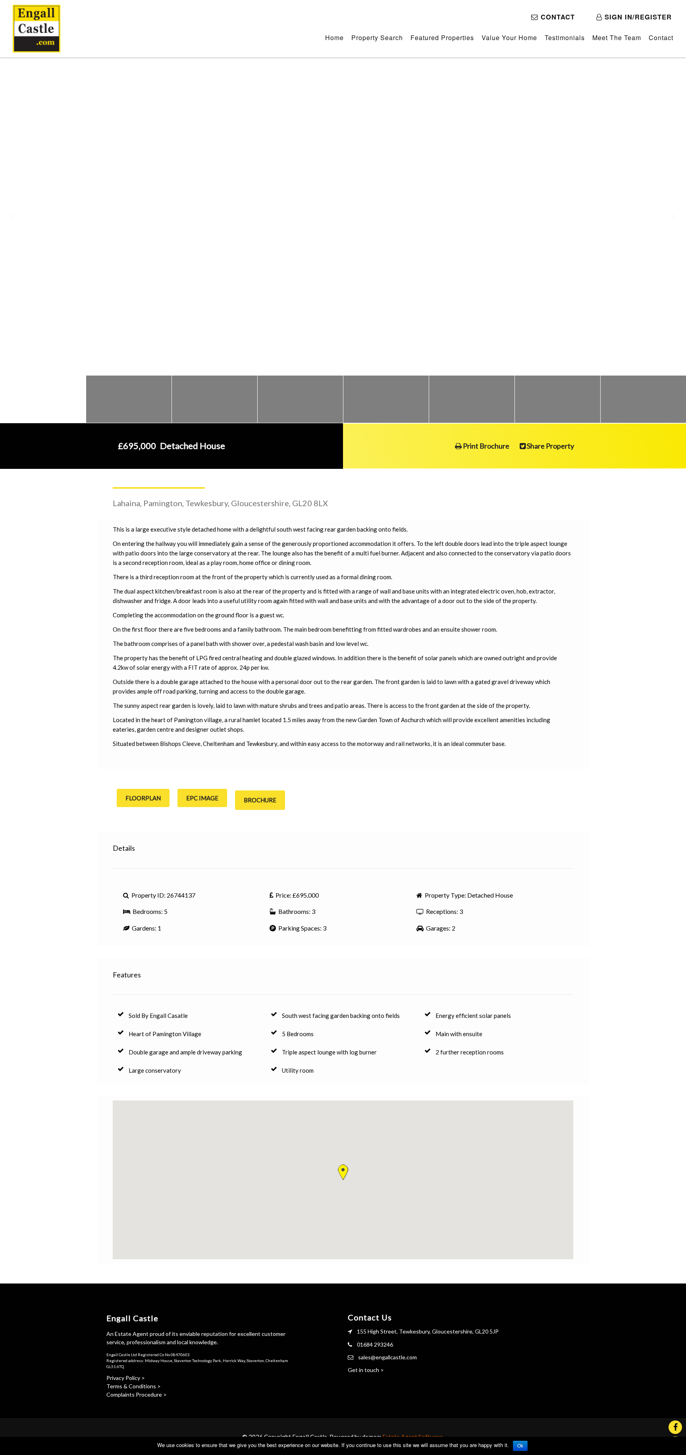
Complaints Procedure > (136, 1394)
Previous (12, 216)
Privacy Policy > (125, 1377)
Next (674, 216)
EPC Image (202, 798)
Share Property (550, 445)
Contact (557, 16)
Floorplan (143, 798)
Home (334, 37)
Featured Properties (442, 37)
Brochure (260, 800)
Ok (520, 1446)
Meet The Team (616, 37)
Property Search (377, 37)
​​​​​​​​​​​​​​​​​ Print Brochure (485, 445)
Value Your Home (509, 37)
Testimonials (565, 37)
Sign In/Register (637, 16)
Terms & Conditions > (133, 1386)
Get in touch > (366, 1369)
